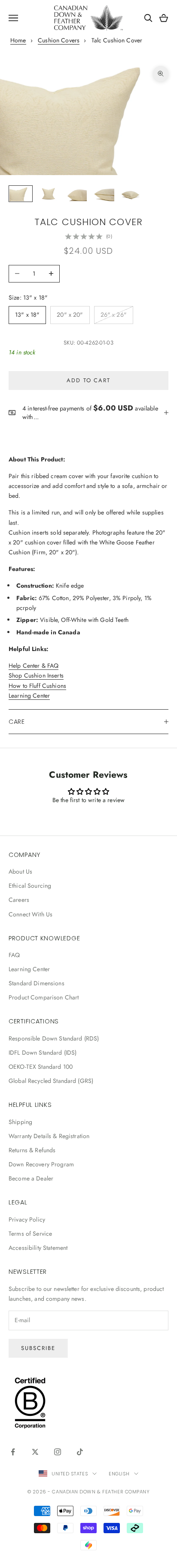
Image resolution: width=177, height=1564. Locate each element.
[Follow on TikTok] (80, 1452)
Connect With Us (30, 914)
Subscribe (38, 1348)
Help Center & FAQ (33, 665)
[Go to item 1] (21, 193)
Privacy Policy (27, 1219)
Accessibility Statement (38, 1247)
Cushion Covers (58, 40)
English (119, 1473)
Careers (19, 899)
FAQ (14, 955)
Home (18, 40)
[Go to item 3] (76, 193)
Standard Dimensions (36, 983)
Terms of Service (30, 1233)
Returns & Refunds (32, 1150)
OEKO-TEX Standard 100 (41, 1066)
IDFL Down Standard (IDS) (42, 1052)
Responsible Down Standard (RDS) (54, 1038)
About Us (20, 871)
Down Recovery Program (41, 1164)
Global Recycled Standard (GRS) (51, 1080)
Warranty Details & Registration (49, 1136)
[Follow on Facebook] (13, 1452)
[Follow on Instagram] (57, 1452)
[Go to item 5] (131, 193)
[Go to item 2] (48, 193)
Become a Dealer (31, 1178)
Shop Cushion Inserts (36, 675)
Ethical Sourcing (30, 885)
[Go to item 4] (103, 193)
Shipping (20, 1122)
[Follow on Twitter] (35, 1452)
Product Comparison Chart (44, 997)
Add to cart (88, 380)
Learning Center (29, 695)
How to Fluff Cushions (37, 685)
